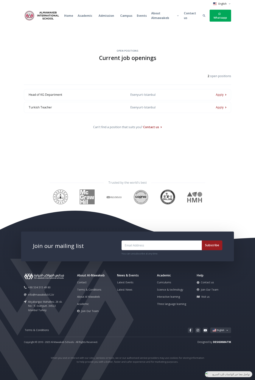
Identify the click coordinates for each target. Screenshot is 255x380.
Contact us (190, 15)
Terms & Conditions (89, 289)
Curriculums (164, 282)
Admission (106, 16)
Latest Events (125, 282)
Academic (85, 16)
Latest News (124, 289)
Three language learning (171, 304)
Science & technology (170, 289)
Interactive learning (168, 296)
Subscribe (212, 245)
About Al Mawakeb (88, 296)
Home (68, 16)
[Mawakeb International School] (44, 16)
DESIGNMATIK (222, 342)
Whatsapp (220, 17)
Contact (82, 282)
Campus (126, 16)
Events (142, 16)
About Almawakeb (160, 15)
